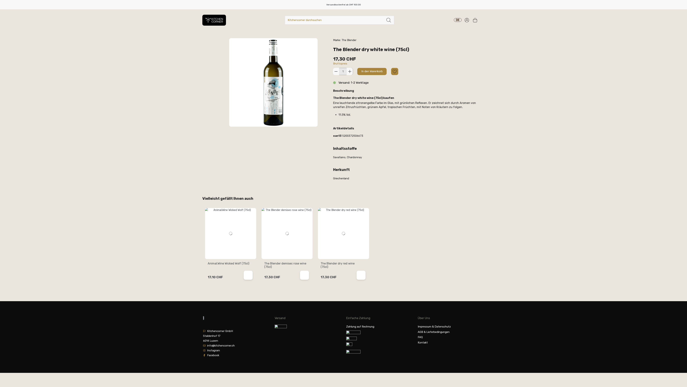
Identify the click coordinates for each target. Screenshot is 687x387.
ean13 (337, 135)
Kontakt (423, 342)
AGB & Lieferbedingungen (434, 332)
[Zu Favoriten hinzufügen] (394, 71)
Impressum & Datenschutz (434, 326)
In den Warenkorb (372, 71)
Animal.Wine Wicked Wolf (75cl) (228, 263)
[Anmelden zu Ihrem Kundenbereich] (467, 20)
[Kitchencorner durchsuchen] (388, 20)
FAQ (420, 337)
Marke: (337, 40)
